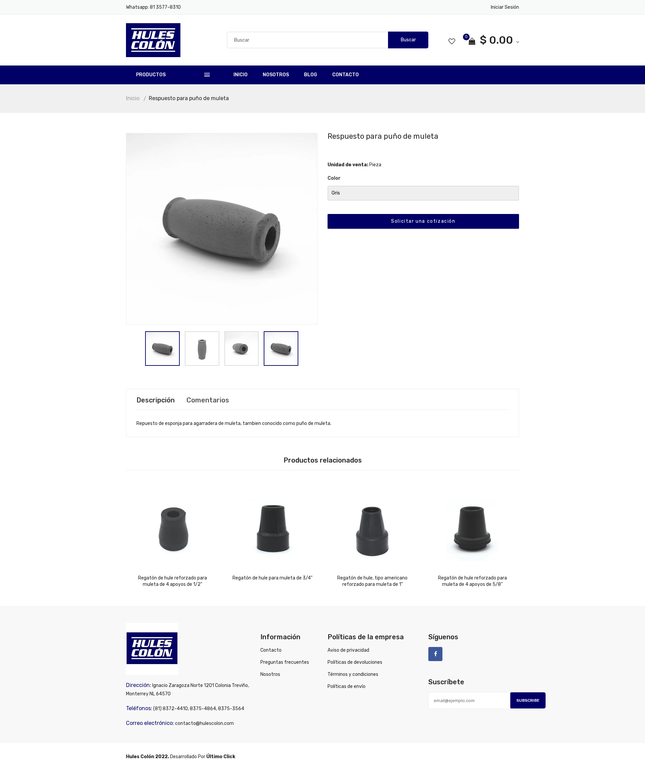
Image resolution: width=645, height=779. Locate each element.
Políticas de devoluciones (355, 662)
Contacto (345, 75)
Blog (310, 75)
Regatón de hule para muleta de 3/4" (272, 578)
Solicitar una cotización (423, 221)
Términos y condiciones (353, 674)
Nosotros (276, 75)
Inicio (240, 75)
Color (334, 178)
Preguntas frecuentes (284, 662)
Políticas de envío (347, 686)
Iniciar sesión (505, 7)
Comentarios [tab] (207, 400)
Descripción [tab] (155, 400)
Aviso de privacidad (348, 650)
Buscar (408, 40)
